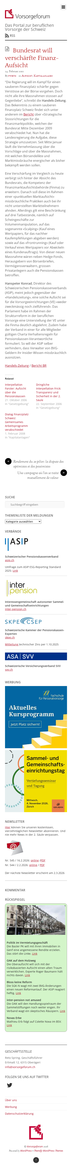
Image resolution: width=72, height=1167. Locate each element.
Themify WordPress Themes (48, 1150)
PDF (43, 860)
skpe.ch (10, 637)
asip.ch (9, 560)
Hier (7, 827)
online (35, 860)
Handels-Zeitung (17, 366)
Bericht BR (38, 366)
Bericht (28, 114)
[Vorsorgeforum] (27, 17)
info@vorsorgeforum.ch (20, 1067)
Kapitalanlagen (43, 76)
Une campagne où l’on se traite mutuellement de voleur (41, 475)
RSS (12, 36)
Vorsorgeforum (35, 1146)
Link (15, 570)
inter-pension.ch (15, 609)
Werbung (11, 1107)
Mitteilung (12, 644)
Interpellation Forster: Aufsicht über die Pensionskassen (15, 390)
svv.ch (9, 669)
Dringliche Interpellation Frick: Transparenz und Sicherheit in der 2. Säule (48, 392)
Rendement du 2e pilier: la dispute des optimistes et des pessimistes (35, 464)
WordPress (26, 1150)
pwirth (12, 76)
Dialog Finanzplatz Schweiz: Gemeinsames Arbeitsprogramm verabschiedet (17, 421)
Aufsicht (27, 76)
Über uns (11, 1100)
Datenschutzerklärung (19, 1113)
